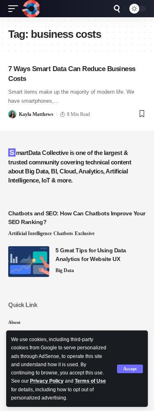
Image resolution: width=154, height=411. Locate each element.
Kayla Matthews (36, 114)
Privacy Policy (47, 381)
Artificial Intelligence (30, 233)
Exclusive (84, 233)
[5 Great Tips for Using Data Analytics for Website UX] (28, 261)
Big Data (64, 270)
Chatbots (63, 233)
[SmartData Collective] (30, 8)
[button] (130, 369)
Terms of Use (90, 381)
